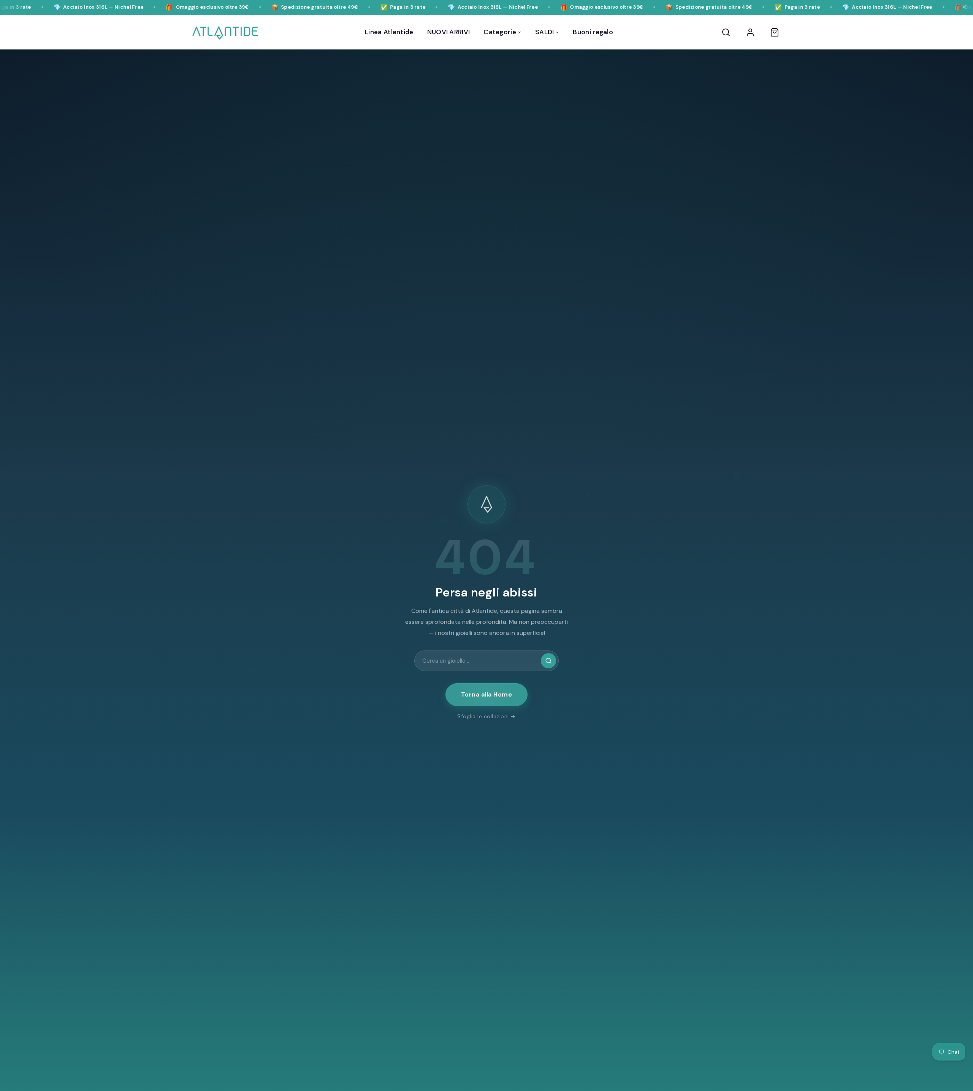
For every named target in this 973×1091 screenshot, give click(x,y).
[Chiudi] (964, 7)
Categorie (499, 32)
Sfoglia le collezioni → (486, 716)
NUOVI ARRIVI (448, 32)
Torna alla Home (486, 694)
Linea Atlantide (389, 32)
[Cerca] (726, 32)
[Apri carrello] (774, 32)
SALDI (544, 32)
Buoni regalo (593, 32)
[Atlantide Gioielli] (225, 32)
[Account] (750, 32)
